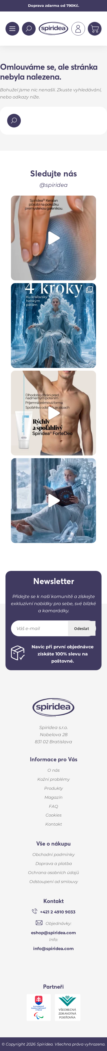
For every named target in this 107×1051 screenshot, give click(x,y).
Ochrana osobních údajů (53, 872)
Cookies (53, 815)
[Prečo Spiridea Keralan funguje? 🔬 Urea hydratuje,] (53, 238)
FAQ (53, 806)
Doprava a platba (53, 863)
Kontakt (53, 824)
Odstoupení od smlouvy (53, 881)
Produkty (53, 788)
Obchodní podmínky (53, 854)
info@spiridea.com (53, 948)
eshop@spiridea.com (53, 932)
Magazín (53, 797)
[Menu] (12, 29)
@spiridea (54, 185)
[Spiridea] (53, 711)
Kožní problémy (53, 779)
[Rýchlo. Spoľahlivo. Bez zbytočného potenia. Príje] (53, 413)
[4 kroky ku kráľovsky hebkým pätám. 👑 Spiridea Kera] (53, 325)
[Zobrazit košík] (95, 29)
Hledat (29, 29)
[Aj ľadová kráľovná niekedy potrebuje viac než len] (53, 500)
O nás (53, 770)
